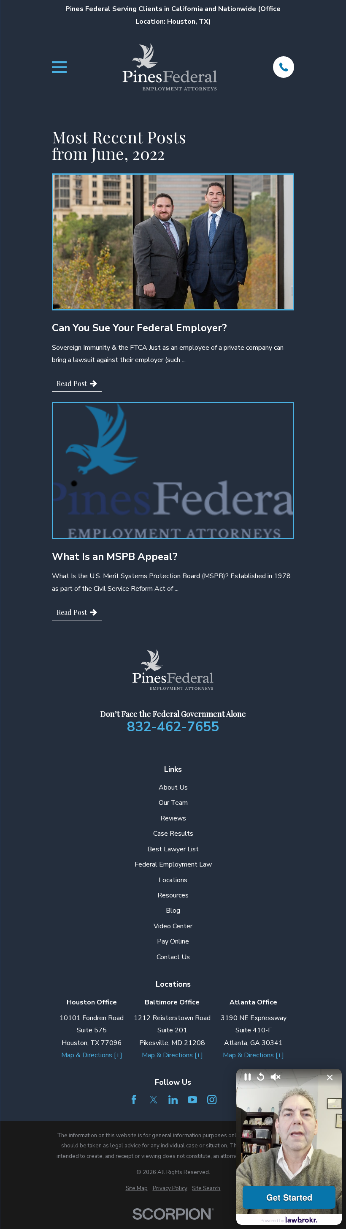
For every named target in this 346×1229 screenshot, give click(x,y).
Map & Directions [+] (91, 1055)
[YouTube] (192, 1099)
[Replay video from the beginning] (261, 1077)
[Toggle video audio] (276, 1077)
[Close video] (330, 1077)
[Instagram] (211, 1099)
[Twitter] (153, 1099)
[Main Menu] (59, 67)
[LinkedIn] (173, 1099)
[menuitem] (137, 1188)
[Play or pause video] (247, 1077)
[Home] (170, 67)
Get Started (289, 1197)
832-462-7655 (173, 727)
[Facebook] (133, 1099)
